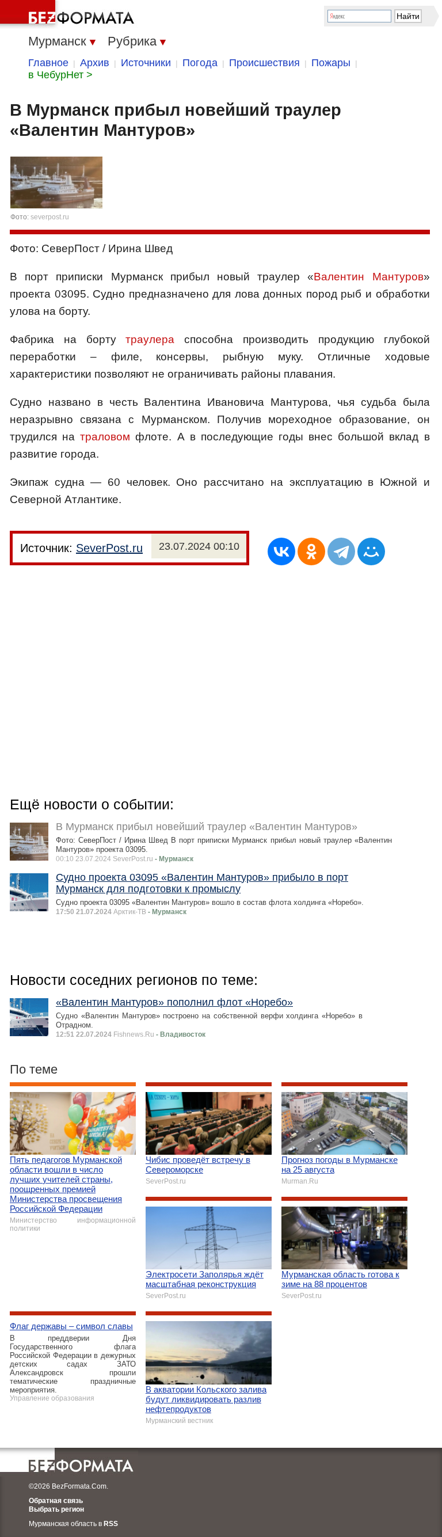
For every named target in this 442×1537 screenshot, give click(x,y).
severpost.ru (50, 217)
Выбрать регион (56, 1509)
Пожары (330, 63)
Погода (200, 63)
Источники (146, 63)
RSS (111, 1524)
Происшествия (264, 63)
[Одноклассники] (311, 551)
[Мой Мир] (371, 551)
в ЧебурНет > (60, 75)
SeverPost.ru (109, 548)
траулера (149, 339)
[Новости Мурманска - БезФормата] (69, 14)
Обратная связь (56, 1501)
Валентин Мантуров (368, 277)
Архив (94, 63)
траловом (105, 437)
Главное (48, 63)
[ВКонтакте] (281, 551)
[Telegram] (341, 551)
